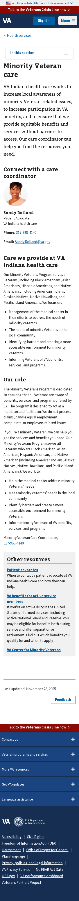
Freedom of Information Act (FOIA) (29, 843)
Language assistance (17, 799)
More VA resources (15, 769)
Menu (65, 20)
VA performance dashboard (41, 875)
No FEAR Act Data (49, 869)
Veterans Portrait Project (21, 882)
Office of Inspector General (47, 849)
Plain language (13, 856)
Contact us (10, 739)
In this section (22, 53)
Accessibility (12, 836)
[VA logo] (7, 20)
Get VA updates (13, 784)
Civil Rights (35, 836)
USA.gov (8, 875)
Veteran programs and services (25, 754)
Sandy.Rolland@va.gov (32, 241)
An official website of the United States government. (41, 3)
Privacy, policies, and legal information (32, 862)
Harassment (11, 849)
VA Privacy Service (16, 869)
